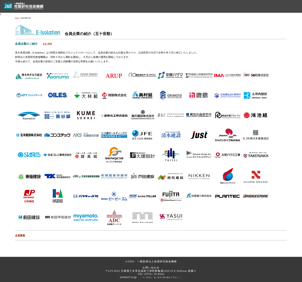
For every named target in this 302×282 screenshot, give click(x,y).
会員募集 (20, 235)
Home (17, 18)
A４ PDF (47, 43)
